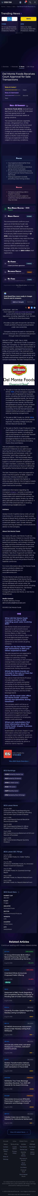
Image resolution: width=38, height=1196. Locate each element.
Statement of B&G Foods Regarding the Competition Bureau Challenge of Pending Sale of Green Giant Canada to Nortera (18, 812)
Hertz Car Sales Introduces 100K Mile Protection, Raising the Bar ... (28, 29)
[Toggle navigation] (35, 2)
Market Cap (8, 895)
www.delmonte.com (9, 572)
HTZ (22, 24)
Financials (15, 66)
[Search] (30, 2)
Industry (7, 906)
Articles (23, 1144)
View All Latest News (17, 1132)
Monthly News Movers (23, 1154)
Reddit (32, 1149)
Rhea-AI (5, 1156)
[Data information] (18, 892)
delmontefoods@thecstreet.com (14, 603)
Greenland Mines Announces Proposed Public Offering (15, 974)
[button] (20, 2)
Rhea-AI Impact (10, 87)
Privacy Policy (14, 1152)
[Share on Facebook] (31, 308)
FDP (12, 392)
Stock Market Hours (23, 1175)
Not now (30, 302)
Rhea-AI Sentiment (12, 93)
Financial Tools (23, 1171)
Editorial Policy (5, 1150)
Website (7, 916)
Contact (5, 1147)
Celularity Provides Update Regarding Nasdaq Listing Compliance (18, 1012)
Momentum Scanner (23, 1159)
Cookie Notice (14, 1147)
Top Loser (30, 970)
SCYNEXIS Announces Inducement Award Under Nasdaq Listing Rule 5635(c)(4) (17, 1029)
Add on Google (18, 302)
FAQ (5, 1154)
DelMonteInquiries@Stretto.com (14, 505)
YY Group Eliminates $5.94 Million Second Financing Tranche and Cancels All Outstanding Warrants (17, 957)
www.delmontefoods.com (11, 570)
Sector (6, 911)
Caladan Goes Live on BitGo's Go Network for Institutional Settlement (18, 1118)
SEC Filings (30, 66)
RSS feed (32, 1144)
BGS (31, 417)
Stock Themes (23, 1163)
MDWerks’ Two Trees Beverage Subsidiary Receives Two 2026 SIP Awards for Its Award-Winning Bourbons (17, 1083)
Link (5, 919)
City (5, 927)
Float (6, 901)
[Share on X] (25, 308)
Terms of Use (15, 1144)
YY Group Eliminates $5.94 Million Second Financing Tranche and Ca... (9, 29)
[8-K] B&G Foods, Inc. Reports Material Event (18, 877)
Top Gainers (23, 1147)
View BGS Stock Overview (19, 761)
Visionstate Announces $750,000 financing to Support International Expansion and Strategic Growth (17, 1101)
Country (7, 922)
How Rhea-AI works (21, 285)
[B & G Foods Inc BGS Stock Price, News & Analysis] (8, 754)
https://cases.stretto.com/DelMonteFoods (17, 494)
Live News (23, 1167)
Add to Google (32, 1153)
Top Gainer (29, 951)
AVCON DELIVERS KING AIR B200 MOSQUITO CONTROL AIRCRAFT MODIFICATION (17, 1047)
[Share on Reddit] (28, 308)
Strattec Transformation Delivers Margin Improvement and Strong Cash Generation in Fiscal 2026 (17, 1065)
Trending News (10, 13)
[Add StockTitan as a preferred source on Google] (34, 308)
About (6, 1144)
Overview (6, 66)
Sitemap (5, 1159)
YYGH (4, 24)
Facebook (32, 1147)
